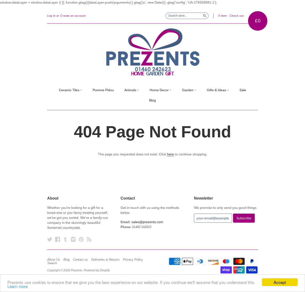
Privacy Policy (133, 259)
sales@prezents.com (147, 222)
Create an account (73, 15)
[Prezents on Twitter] (49, 239)
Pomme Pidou (103, 90)
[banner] (152, 52)
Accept (280, 282)
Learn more (17, 286)
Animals (130, 90)
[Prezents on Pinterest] (81, 239)
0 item (222, 15)
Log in (51, 15)
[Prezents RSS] (89, 239)
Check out (237, 15)
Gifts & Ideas (217, 90)
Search (52, 263)
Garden (188, 90)
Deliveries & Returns (105, 259)
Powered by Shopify (96, 270)
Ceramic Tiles (69, 90)
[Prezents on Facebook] (57, 239)
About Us (53, 259)
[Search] (204, 15)
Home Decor (160, 90)
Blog (152, 100)
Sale (242, 90)
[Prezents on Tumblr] (65, 239)
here (170, 154)
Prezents (76, 270)
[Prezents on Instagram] (73, 239)
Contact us (80, 259)
